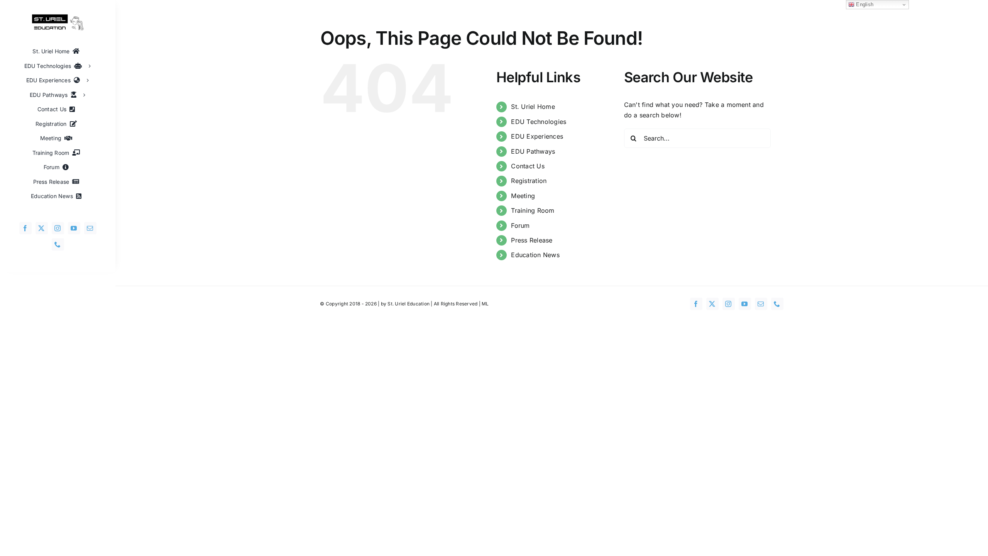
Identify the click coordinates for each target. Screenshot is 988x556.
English (863, 4)
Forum (520, 225)
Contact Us (527, 166)
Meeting (523, 196)
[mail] (90, 228)
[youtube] (74, 228)
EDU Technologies (538, 121)
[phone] (58, 244)
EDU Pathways (533, 151)
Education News (535, 255)
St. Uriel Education (408, 304)
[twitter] (42, 228)
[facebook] (25, 228)
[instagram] (58, 228)
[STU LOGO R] (58, 17)
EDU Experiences (537, 136)
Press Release (531, 240)
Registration (528, 181)
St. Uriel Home (533, 106)
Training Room (532, 210)
